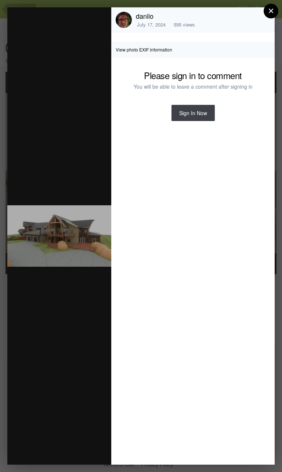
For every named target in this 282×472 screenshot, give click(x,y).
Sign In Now (193, 113)
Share (87, 451)
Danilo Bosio (69, 27)
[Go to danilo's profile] (124, 20)
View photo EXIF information (144, 49)
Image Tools (37, 451)
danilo (144, 16)
